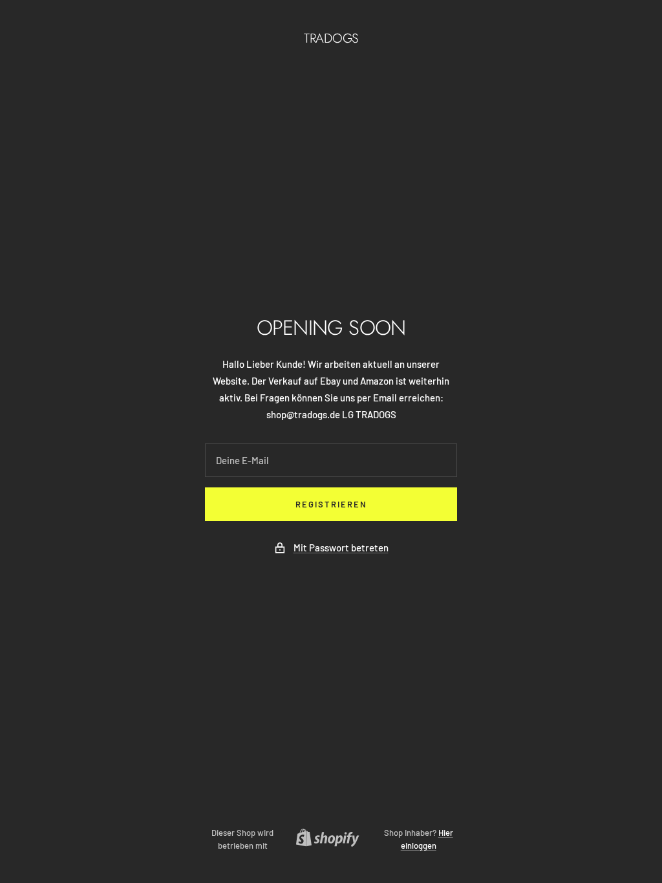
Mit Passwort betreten (341, 547)
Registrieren (331, 504)
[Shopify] (323, 839)
